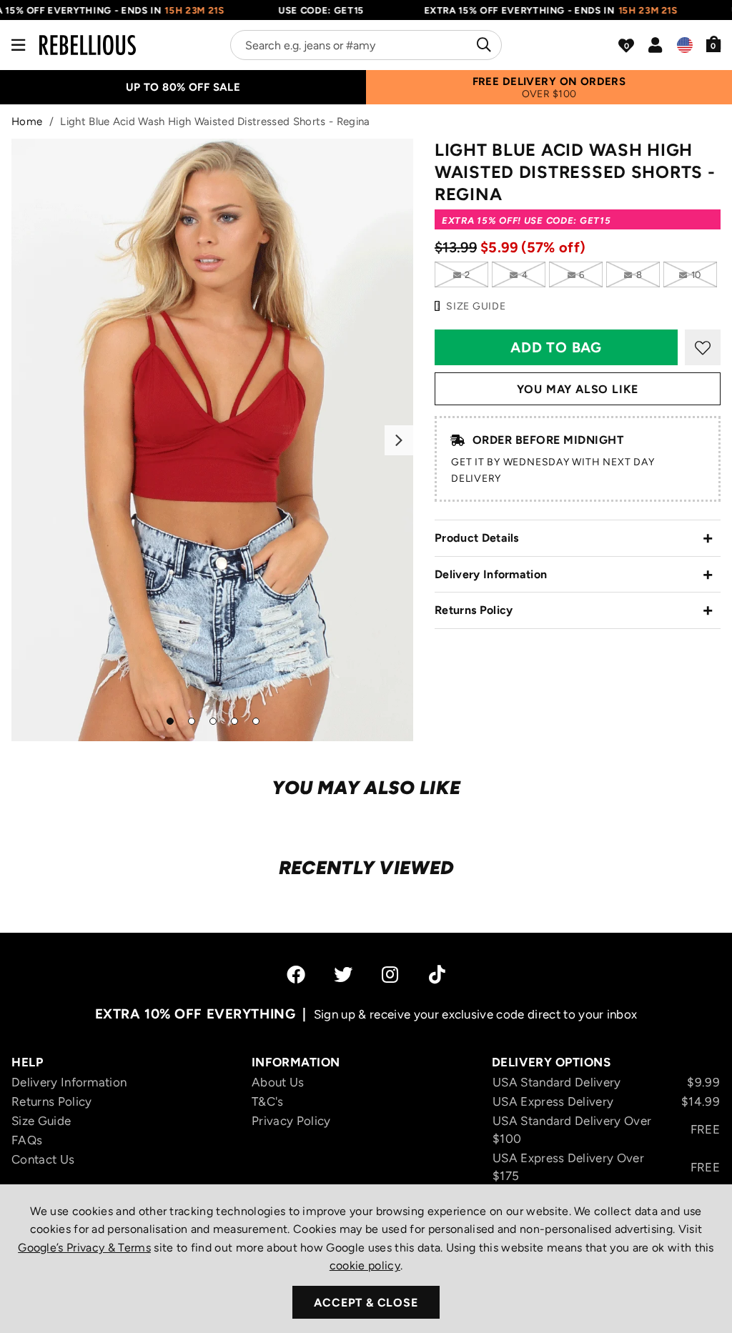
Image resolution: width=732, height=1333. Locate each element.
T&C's (268, 1101)
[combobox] (366, 45)
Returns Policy (474, 610)
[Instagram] (391, 974)
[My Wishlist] (626, 46)
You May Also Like (578, 389)
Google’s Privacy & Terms (84, 1247)
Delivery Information (491, 574)
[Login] (655, 45)
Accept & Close (365, 1302)
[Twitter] (343, 974)
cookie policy (365, 1265)
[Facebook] (296, 974)
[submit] (482, 45)
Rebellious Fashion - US (87, 45)
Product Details (477, 538)
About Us (278, 1082)
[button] (714, 43)
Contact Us (42, 1159)
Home (26, 121)
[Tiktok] (437, 974)
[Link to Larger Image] (212, 440)
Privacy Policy (291, 1121)
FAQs (26, 1140)
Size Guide (41, 1121)
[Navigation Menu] (18, 45)
